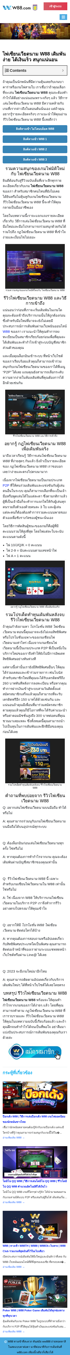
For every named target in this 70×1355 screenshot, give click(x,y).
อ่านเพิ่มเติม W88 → (14, 1137)
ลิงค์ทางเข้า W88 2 (35, 149)
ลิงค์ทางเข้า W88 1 (35, 139)
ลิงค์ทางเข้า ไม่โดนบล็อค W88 (35, 128)
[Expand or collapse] (63, 70)
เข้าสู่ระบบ (55, 6)
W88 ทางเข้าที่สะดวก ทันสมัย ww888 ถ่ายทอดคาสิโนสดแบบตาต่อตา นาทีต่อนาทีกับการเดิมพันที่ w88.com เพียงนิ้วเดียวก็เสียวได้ (36, 1347)
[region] (35, 31)
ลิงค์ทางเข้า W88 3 (35, 159)
